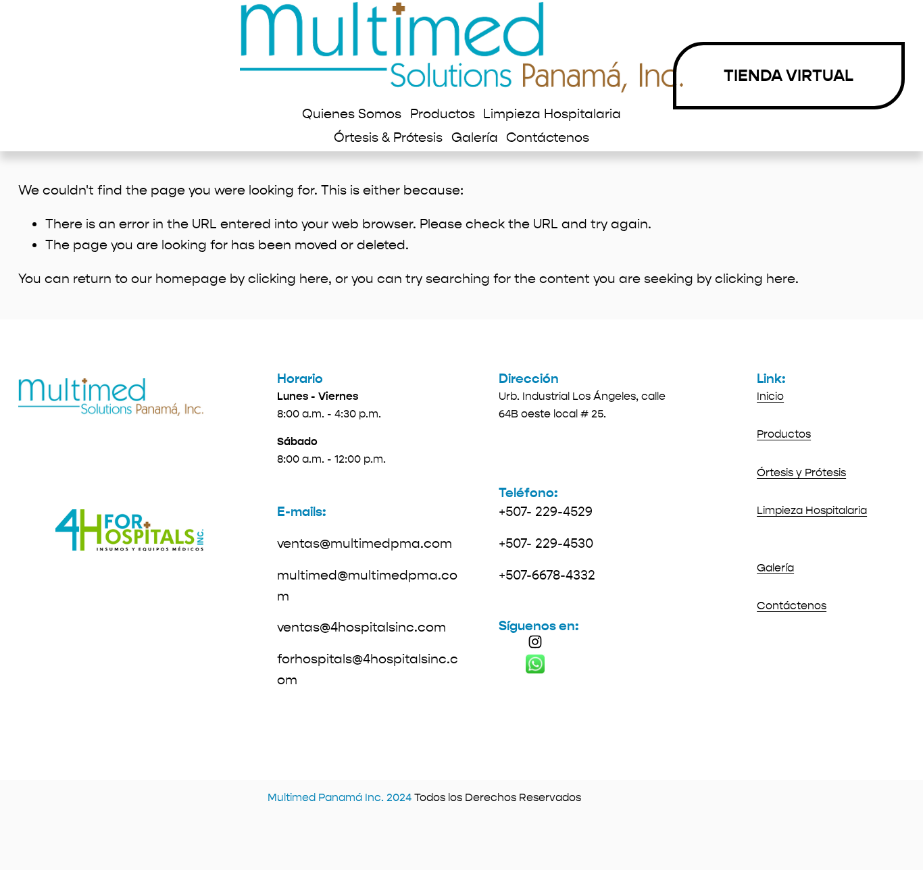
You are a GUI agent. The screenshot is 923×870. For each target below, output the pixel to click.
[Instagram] (535, 641)
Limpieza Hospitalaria (552, 114)
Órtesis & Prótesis (388, 137)
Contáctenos (547, 137)
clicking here (288, 278)
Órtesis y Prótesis (801, 472)
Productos (442, 114)
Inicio (770, 396)
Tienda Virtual (788, 76)
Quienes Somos (351, 114)
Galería (474, 137)
